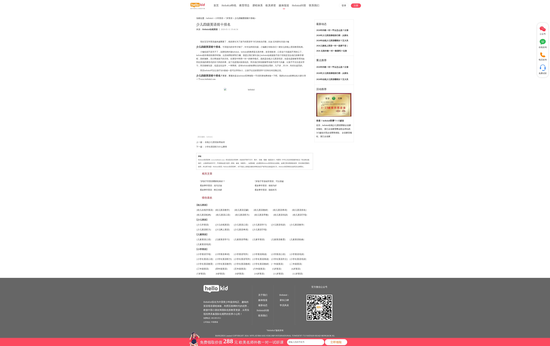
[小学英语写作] (241, 254)
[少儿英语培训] (278, 225)
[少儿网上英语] (222, 229)
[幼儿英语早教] (261, 215)
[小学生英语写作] (242, 259)
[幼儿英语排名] (299, 210)
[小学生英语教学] (223, 264)
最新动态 (262, 305)
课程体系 (257, 5)
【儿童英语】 (202, 234)
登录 (344, 5)
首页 (216, 5)
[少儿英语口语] (241, 225)
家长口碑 (284, 300)
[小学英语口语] (278, 254)
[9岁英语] (239, 274)
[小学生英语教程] (242, 264)
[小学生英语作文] (279, 259)
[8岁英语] (220, 274)
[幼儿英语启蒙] (241, 210)
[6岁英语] (295, 269)
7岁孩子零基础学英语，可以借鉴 (269, 181)
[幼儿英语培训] (280, 215)
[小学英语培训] (297, 254)
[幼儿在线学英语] (205, 210)
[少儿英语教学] (297, 225)
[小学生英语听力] (223, 259)
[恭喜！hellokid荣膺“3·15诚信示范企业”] (333, 105)
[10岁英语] (259, 274)
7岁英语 (228, 18)
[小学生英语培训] (298, 259)
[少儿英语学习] (260, 225)
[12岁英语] (298, 274)
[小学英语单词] (222, 254)
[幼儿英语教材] (261, 210)
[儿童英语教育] (278, 239)
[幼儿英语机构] (204, 215)
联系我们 (314, 5)
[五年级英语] (240, 269)
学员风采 (284, 305)
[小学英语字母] (204, 254)
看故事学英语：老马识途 (211, 186)
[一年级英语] (277, 264)
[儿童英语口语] (204, 239)
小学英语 (219, 18)
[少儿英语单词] (241, 229)
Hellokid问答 (299, 5)
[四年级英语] (221, 269)
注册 (356, 5)
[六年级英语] (259, 269)
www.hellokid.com (208, 79)
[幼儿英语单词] (280, 210)
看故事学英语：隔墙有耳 (266, 190)
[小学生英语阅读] (261, 259)
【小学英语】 (202, 249)
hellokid (209, 18)
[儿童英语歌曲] (297, 239)
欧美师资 (271, 5)
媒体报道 (284, 5)
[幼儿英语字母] (300, 215)
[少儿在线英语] (222, 225)
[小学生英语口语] (205, 259)
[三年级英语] (203, 269)
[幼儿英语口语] (223, 215)
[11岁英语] (278, 274)
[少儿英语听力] (204, 229)
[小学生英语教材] (261, 264)
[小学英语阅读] (260, 254)
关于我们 (262, 295)
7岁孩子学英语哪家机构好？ (212, 181)
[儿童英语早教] (241, 239)
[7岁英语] (201, 274)
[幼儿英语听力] (242, 215)
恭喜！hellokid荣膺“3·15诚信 (330, 121)
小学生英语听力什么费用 (216, 147)
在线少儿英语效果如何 (215, 142)
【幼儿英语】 (202, 205)
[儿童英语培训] (204, 244)
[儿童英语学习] (222, 239)
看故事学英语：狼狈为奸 (266, 186)
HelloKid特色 (229, 5)
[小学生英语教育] (205, 264)
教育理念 (244, 5)
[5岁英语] (276, 269)
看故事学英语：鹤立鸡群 (211, 190)
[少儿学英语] (203, 225)
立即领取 (336, 342)
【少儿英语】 (202, 220)
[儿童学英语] (259, 239)
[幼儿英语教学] (222, 210)
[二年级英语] (296, 264)
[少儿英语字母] (260, 229)
